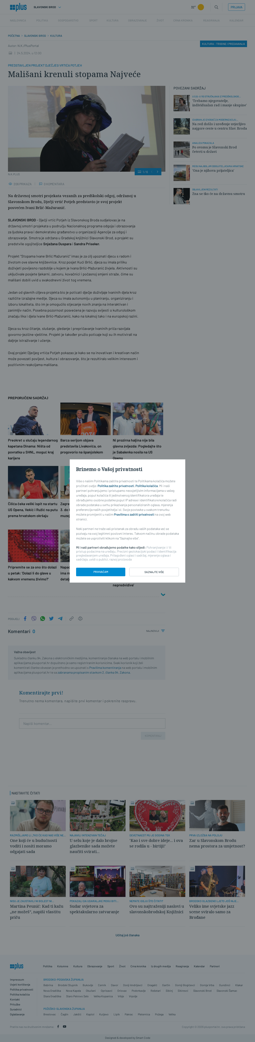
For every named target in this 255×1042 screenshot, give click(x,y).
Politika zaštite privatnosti (116, 486)
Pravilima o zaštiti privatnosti (134, 514)
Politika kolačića (146, 486)
